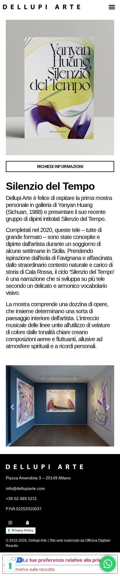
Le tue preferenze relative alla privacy (66, 560)
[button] (112, 7)
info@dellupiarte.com (25, 488)
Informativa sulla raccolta (30, 569)
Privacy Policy (22, 530)
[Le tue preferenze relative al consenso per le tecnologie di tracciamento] (10, 565)
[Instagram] (10, 522)
